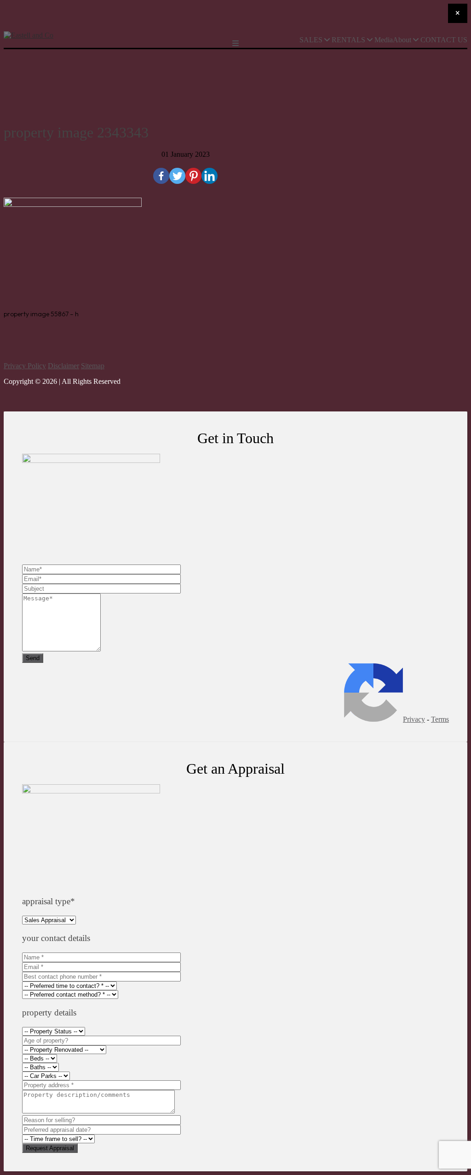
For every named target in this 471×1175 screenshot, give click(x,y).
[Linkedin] (209, 176)
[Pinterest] (193, 176)
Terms (440, 719)
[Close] (457, 13)
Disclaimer (63, 366)
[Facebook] (161, 176)
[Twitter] (177, 176)
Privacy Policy (25, 366)
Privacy (414, 719)
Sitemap (92, 366)
